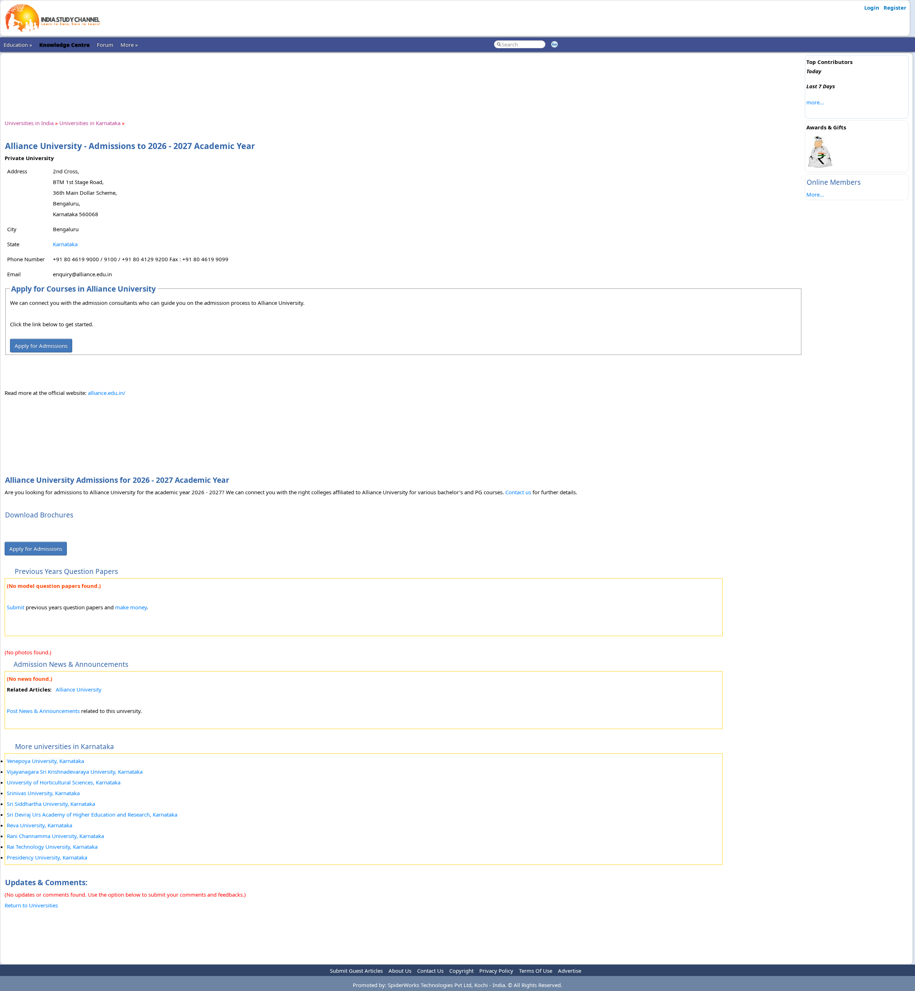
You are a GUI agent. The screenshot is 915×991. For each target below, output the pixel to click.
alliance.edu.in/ (106, 392)
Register (895, 7)
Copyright (461, 970)
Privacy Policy (496, 970)
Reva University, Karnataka (39, 825)
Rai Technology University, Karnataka (52, 846)
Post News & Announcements (43, 710)
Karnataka (65, 244)
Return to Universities (31, 905)
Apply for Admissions (41, 345)
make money (131, 607)
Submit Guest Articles (356, 970)
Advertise (569, 970)
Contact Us (430, 970)
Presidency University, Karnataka (47, 857)
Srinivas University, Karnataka (43, 793)
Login (871, 7)
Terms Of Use (535, 970)
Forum (105, 44)
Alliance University (79, 689)
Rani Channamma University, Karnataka (55, 835)
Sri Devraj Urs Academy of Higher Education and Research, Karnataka (92, 814)
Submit (15, 607)
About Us (400, 970)
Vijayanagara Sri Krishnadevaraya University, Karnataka (75, 771)
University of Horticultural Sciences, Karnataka (63, 782)
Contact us (518, 492)
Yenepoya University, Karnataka (45, 760)
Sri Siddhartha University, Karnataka (51, 803)
